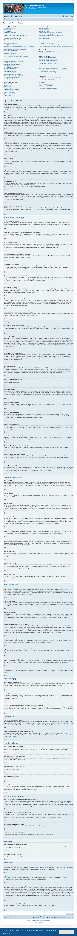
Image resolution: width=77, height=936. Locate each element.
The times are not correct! (9, 47)
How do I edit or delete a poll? (10, 68)
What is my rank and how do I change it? (13, 55)
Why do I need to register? (10, 28)
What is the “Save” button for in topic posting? (14, 75)
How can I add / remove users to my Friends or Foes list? (52, 52)
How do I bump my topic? (9, 78)
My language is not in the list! (10, 50)
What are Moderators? (44, 29)
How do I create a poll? (9, 65)
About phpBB (43, 869)
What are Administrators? (45, 28)
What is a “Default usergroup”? (46, 36)
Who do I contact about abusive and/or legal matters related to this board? (56, 87)
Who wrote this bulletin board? (46, 84)
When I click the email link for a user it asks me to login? (16, 56)
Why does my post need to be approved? (13, 77)
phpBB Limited (46, 867)
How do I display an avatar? (10, 53)
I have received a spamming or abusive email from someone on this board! (56, 46)
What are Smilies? (8, 86)
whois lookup (40, 889)
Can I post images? (8, 88)
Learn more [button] (7, 933)
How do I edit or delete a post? (10, 62)
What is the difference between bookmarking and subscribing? (53, 68)
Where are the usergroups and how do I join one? (50, 32)
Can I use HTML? (8, 85)
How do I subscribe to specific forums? (48, 71)
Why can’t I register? (8, 31)
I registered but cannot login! (10, 32)
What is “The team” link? (44, 38)
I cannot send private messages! (46, 43)
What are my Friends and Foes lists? (47, 51)
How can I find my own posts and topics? (48, 63)
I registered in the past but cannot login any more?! (15, 35)
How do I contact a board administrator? (48, 88)
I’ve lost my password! (9, 36)
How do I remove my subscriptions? (47, 72)
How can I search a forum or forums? (47, 57)
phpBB (24, 269)
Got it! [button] (66, 932)
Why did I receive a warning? (10, 72)
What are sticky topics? (9, 92)
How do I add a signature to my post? (12, 64)
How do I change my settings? (10, 44)
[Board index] (14, 8)
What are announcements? (10, 91)
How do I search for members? (46, 62)
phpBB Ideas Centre (9, 879)
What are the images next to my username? (13, 52)
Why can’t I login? (8, 34)
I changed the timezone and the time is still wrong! (15, 49)
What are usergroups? (44, 31)
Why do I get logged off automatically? (12, 38)
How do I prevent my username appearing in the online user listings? (19, 46)
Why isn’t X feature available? (45, 85)
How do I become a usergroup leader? (48, 34)
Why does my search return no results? (48, 59)
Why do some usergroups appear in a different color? (51, 35)
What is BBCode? (8, 83)
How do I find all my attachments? (46, 79)
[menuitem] (13, 16)
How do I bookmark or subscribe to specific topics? (51, 69)
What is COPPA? (7, 29)
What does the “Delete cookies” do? (12, 39)
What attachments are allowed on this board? (49, 77)
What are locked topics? (9, 93)
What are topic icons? (8, 95)
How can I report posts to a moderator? (13, 74)
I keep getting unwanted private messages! (49, 44)
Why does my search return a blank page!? (49, 60)
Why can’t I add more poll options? (11, 67)
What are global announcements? (11, 89)
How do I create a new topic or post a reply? (14, 61)
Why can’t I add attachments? (10, 71)
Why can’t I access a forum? (10, 70)
